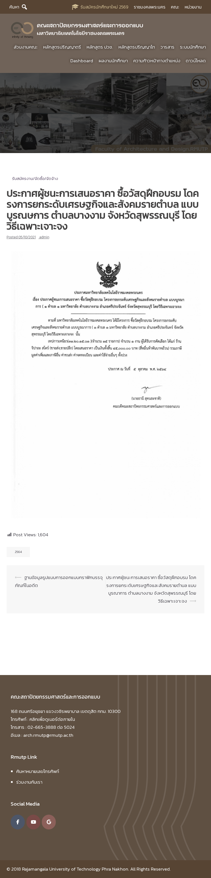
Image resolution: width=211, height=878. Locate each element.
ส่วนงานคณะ (26, 46)
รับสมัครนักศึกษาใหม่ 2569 (104, 7)
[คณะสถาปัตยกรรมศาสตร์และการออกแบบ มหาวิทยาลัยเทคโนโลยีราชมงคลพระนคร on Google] (49, 822)
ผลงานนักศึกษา (113, 60)
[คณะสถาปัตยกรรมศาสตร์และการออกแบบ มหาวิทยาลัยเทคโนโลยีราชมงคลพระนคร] (77, 29)
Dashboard (81, 60)
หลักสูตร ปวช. (100, 46)
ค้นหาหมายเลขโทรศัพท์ (37, 771)
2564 (18, 551)
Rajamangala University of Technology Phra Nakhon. (75, 869)
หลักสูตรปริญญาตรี (62, 46)
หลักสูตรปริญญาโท (136, 46)
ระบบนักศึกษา (193, 46)
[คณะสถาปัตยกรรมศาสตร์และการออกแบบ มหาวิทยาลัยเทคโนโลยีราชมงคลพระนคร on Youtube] (33, 822)
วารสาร (167, 46)
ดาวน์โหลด (196, 60)
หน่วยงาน (193, 7)
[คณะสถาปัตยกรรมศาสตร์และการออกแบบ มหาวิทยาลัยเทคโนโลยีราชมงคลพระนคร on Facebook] (18, 822)
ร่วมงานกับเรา (29, 782)
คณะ (175, 7)
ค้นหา (14, 7)
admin (44, 237)
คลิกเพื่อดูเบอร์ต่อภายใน (52, 719)
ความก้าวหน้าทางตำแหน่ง (156, 60)
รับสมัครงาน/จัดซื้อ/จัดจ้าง (35, 178)
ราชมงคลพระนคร (149, 7)
